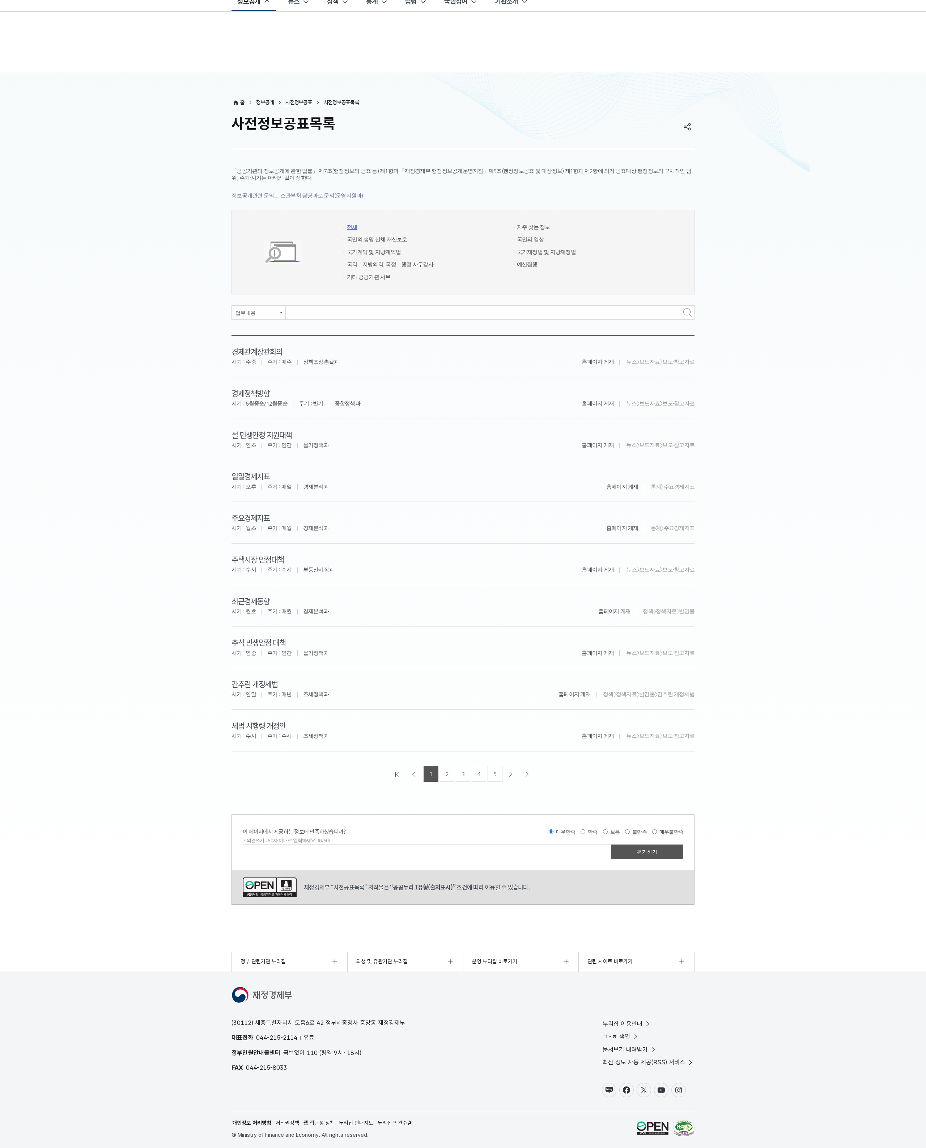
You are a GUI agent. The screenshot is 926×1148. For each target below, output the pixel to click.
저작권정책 (287, 1123)
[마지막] (528, 774)
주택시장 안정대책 (258, 559)
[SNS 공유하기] (687, 127)
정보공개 (265, 102)
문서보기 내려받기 (625, 1049)
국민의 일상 (530, 239)
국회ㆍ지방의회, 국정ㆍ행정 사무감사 (390, 264)
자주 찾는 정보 (533, 227)
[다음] (511, 774)
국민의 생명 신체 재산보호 (377, 239)
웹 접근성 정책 (319, 1123)
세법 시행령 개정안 (258, 725)
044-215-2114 (276, 1037)
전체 (352, 227)
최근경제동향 (250, 600)
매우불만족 (671, 831)
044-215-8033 (266, 1067)
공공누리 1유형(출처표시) (270, 887)
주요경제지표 (250, 517)
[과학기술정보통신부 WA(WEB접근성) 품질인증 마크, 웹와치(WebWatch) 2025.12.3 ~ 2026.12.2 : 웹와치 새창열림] (683, 1129)
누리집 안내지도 (356, 1123)
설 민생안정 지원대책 (262, 434)
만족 (593, 831)
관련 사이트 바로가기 (610, 961)
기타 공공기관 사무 (369, 277)
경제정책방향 (250, 392)
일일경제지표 (250, 475)
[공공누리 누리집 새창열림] (652, 1129)
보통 (615, 831)
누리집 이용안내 (622, 1023)
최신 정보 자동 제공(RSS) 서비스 (644, 1062)
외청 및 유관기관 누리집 (382, 961)
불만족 (639, 831)
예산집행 (527, 264)
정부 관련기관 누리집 (263, 961)
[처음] (397, 774)
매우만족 (565, 831)
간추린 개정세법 (254, 683)
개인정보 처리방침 (251, 1123)
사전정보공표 (298, 102)
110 (312, 1052)
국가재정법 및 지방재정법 (546, 252)
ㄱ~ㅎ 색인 (616, 1036)
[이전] (414, 774)
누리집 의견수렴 (395, 1123)
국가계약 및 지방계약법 (374, 252)
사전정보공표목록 (341, 102)
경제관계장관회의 (257, 351)
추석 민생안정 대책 (258, 642)
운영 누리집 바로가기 (494, 961)
